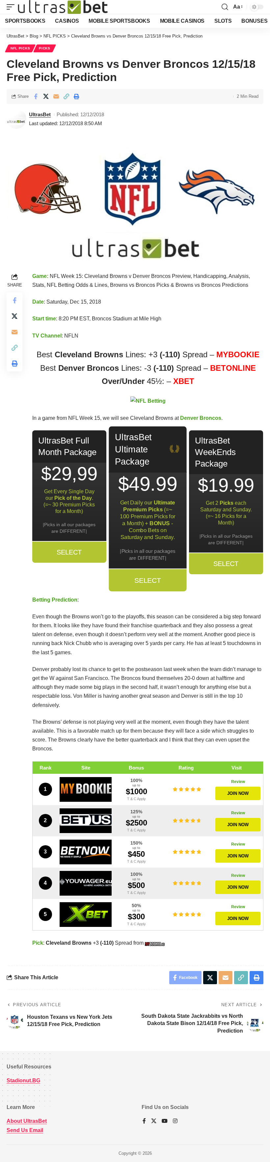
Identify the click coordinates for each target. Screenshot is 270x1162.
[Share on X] (45, 96)
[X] (153, 1121)
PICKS (44, 48)
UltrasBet (40, 114)
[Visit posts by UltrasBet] (16, 119)
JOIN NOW (238, 793)
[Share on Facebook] (35, 96)
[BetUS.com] (86, 820)
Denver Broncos (200, 418)
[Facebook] (144, 1121)
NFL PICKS (20, 48)
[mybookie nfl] (155, 943)
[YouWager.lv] (86, 883)
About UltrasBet (27, 1121)
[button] (12, 7)
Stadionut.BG (23, 1080)
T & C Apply (136, 799)
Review (238, 781)
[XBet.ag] (86, 914)
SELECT (69, 552)
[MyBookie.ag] (86, 789)
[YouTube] (165, 1121)
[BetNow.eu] (86, 852)
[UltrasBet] (63, 7)
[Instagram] (175, 1121)
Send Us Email (25, 1130)
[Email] (56, 96)
